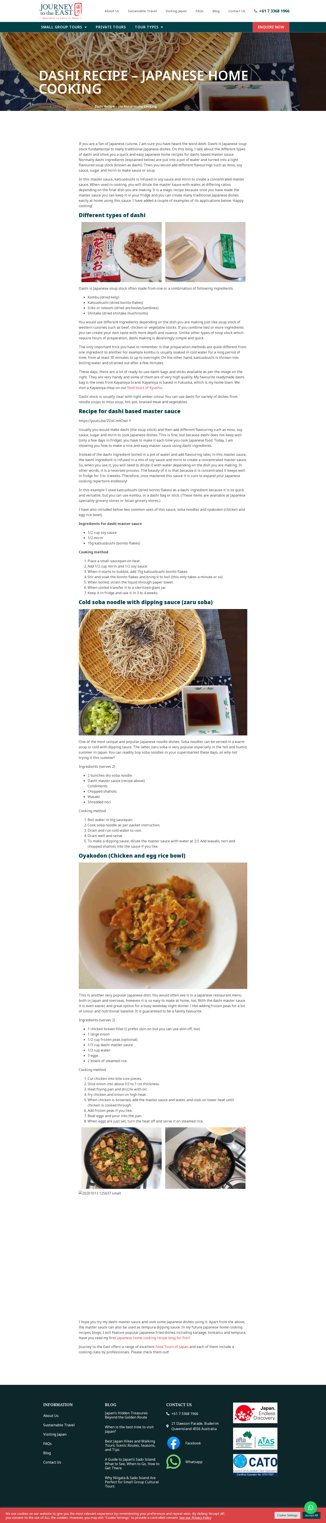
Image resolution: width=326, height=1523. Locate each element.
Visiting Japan (176, 11)
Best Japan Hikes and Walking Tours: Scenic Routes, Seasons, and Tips (130, 1445)
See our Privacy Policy (195, 1517)
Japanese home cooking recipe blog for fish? (153, 1337)
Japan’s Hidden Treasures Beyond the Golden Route (126, 1415)
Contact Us (236, 11)
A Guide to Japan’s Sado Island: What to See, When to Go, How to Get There (132, 1463)
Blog (216, 11)
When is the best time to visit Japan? (129, 1429)
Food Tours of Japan (172, 1346)
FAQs (200, 11)
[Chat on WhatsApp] (310, 1507)
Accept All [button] (311, 1515)
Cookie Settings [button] (287, 1515)
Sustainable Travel (142, 11)
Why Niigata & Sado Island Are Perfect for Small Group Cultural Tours (132, 1482)
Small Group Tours (61, 27)
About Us (112, 11)
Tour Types (147, 27)
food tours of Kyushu (144, 387)
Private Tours (111, 27)
